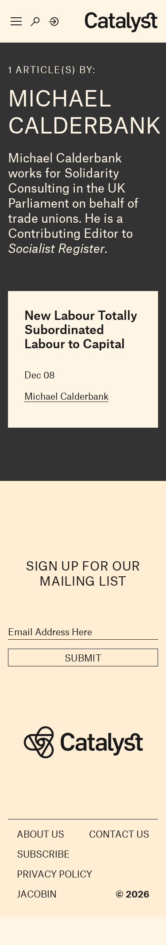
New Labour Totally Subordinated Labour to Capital (80, 329)
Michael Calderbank (66, 396)
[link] (54, 21)
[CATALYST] (121, 22)
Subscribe (43, 853)
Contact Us (119, 833)
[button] (16, 21)
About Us (40, 833)
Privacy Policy (54, 873)
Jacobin (37, 893)
